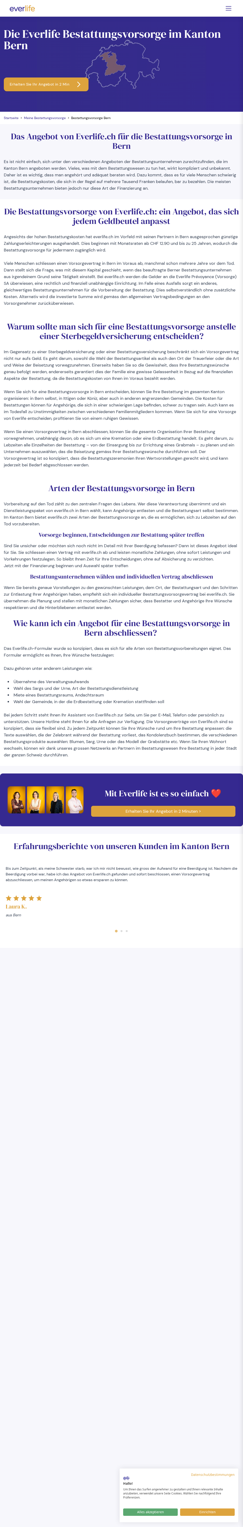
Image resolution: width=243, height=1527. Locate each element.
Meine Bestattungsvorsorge (45, 118)
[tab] (116, 931)
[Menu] (228, 8)
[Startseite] (22, 8)
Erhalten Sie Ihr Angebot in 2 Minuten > (163, 811)
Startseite (11, 118)
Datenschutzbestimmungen (213, 1474)
